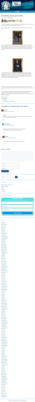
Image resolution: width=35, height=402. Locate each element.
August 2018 (3, 272)
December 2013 (4, 359)
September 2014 (4, 345)
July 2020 (3, 241)
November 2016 (4, 304)
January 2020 (3, 247)
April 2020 (3, 242)
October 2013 (3, 362)
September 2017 (4, 289)
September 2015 (4, 326)
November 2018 (4, 267)
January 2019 (3, 264)
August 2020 (3, 239)
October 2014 (3, 343)
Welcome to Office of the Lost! (6, 184)
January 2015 (3, 339)
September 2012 (4, 382)
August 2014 (3, 346)
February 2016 (4, 318)
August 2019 (3, 253)
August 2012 (3, 384)
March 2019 (3, 261)
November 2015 (4, 323)
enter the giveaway (4, 25)
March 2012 (3, 391)
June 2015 (3, 331)
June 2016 (3, 312)
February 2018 (4, 281)
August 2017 (3, 290)
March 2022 (3, 231)
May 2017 (3, 295)
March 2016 (3, 317)
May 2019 (3, 258)
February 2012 (4, 393)
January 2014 (3, 357)
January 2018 (3, 283)
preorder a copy (13, 25)
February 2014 (4, 356)
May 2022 (3, 228)
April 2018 (3, 278)
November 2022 (4, 224)
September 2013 (4, 363)
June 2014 (3, 349)
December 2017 (4, 284)
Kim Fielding (7, 123)
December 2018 (4, 266)
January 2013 (3, 376)
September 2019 (4, 252)
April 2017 (3, 297)
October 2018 (3, 269)
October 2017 (3, 287)
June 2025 (3, 222)
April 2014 (3, 353)
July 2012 (3, 385)
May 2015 (3, 332)
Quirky (2, 187)
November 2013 (4, 360)
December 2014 (4, 340)
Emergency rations (4, 186)
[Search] (16, 177)
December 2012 (4, 377)
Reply (3, 119)
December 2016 (4, 303)
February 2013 (4, 374)
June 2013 (3, 368)
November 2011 (4, 396)
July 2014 (3, 348)
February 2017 (4, 300)
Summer (2, 189)
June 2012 (3, 387)
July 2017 (3, 292)
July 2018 (3, 273)
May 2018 (3, 276)
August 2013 (3, 365)
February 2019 (4, 262)
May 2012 (3, 388)
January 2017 (3, 301)
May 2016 (3, 314)
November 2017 (4, 286)
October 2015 (3, 325)
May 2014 (3, 351)
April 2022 (3, 230)
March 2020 (3, 244)
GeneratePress (24, 400)
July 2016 (3, 311)
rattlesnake (5, 98)
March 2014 (3, 354)
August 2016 (3, 309)
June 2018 (3, 275)
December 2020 (4, 236)
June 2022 (3, 227)
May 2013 (3, 370)
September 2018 (4, 270)
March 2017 (3, 298)
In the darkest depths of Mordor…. (9, 101)
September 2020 (4, 238)
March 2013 (3, 373)
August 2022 (3, 225)
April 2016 (3, 315)
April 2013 (3, 371)
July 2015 (3, 329)
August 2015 (3, 328)
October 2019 (3, 250)
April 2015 (3, 334)
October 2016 (3, 306)
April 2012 (3, 390)
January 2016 (3, 320)
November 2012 (4, 379)
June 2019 (3, 256)
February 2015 (4, 337)
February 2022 (4, 233)
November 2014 (4, 342)
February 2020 (4, 245)
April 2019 (3, 259)
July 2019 (3, 255)
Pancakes (4, 99)
